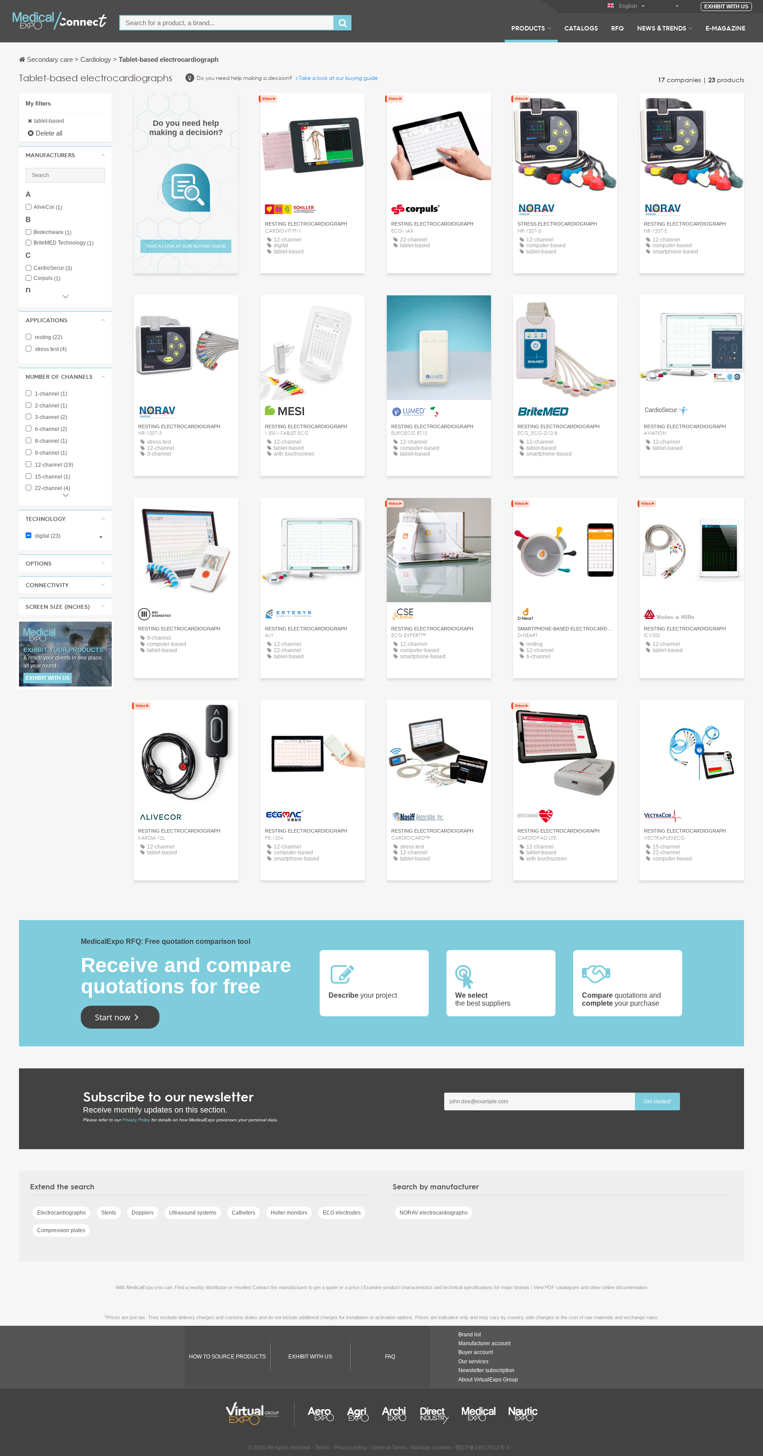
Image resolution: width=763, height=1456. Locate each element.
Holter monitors (289, 1213)
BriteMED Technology (64, 243)
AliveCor (48, 207)
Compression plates (61, 1230)
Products (528, 28)
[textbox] (226, 22)
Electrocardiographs (61, 1213)
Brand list (469, 1335)
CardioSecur (53, 268)
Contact (438, 108)
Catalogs (581, 28)
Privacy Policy (136, 1119)
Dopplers (143, 1213)
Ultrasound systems (192, 1213)
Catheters (243, 1213)
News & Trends (661, 28)
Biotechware (53, 232)
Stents (108, 1213)
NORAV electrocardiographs (434, 1213)
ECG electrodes (342, 1213)
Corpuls (47, 278)
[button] (65, 155)
